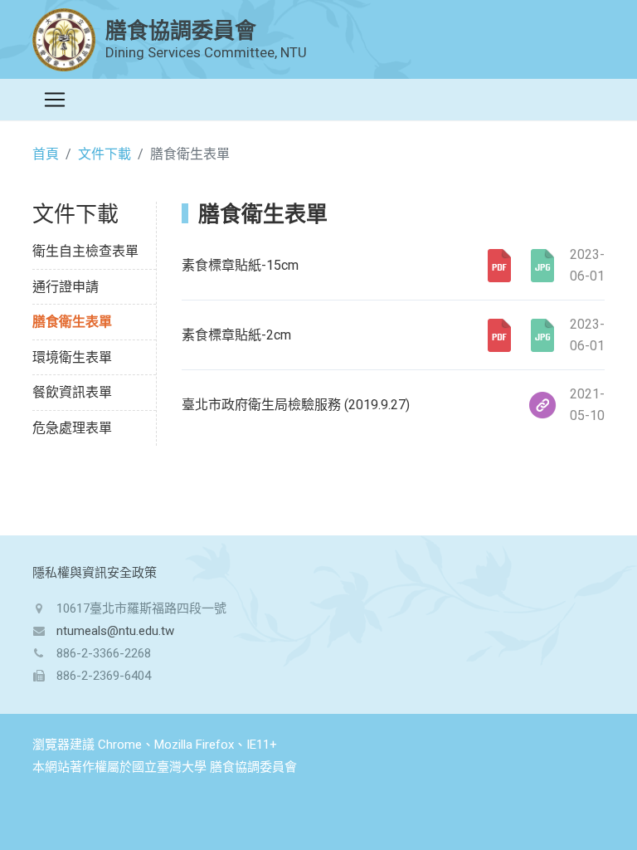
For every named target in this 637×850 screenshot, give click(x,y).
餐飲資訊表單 (72, 392)
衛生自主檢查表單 (85, 251)
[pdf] (499, 266)
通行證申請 (65, 287)
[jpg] (542, 266)
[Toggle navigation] (54, 99)
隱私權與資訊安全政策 (94, 572)
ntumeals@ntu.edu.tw (115, 630)
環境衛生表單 (72, 357)
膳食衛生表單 (72, 322)
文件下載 (104, 154)
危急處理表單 (72, 428)
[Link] (542, 405)
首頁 (45, 154)
